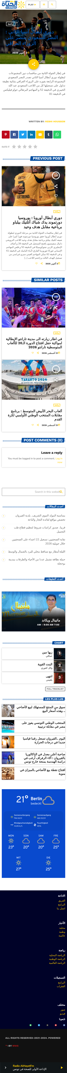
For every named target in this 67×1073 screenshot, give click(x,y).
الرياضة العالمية (57, 962)
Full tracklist (55, 689)
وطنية (62, 931)
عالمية (62, 935)
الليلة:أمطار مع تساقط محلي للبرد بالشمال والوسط (36, 552)
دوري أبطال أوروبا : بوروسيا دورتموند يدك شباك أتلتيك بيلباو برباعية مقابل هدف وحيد (37, 222)
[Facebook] (64, 1025)
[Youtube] (56, 1025)
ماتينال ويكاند (51, 620)
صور (63, 1009)
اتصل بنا (61, 908)
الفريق (61, 900)
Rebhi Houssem (55, 121)
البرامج (61, 904)
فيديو (62, 1013)
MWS (16, 1046)
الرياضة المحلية (57, 955)
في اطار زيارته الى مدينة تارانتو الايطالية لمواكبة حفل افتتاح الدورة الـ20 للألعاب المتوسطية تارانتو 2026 (34, 343)
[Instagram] (47, 1025)
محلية (62, 927)
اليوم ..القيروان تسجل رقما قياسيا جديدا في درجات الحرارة (44, 740)
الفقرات (61, 986)
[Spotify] (30, 1025)
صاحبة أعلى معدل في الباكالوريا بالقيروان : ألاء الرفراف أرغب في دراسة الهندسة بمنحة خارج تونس (44, 758)
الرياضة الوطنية (57, 959)
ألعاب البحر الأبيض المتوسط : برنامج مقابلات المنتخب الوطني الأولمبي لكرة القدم (35, 415)
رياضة (11, 23)
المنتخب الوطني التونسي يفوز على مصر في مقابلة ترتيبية (43, 724)
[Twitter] (39, 1025)
